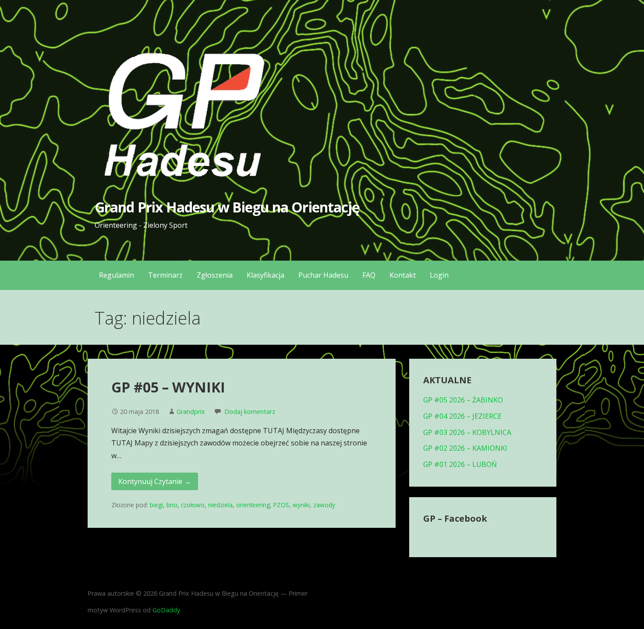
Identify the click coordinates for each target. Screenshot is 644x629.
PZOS (281, 505)
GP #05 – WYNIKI (168, 387)
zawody (324, 505)
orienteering (253, 505)
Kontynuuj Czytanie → (154, 481)
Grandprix (191, 411)
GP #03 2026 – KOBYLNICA (467, 432)
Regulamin (116, 275)
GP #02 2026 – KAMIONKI (465, 448)
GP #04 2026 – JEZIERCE (462, 416)
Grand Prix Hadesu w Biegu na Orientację (227, 207)
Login (439, 275)
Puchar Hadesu (323, 275)
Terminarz (165, 275)
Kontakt (402, 275)
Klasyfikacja (265, 275)
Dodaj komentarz (249, 411)
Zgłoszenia (215, 275)
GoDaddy (166, 610)
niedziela (220, 505)
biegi (156, 505)
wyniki (301, 505)
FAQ (368, 275)
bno (171, 505)
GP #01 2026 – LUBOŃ (460, 464)
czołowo (193, 505)
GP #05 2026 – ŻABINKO (463, 400)
